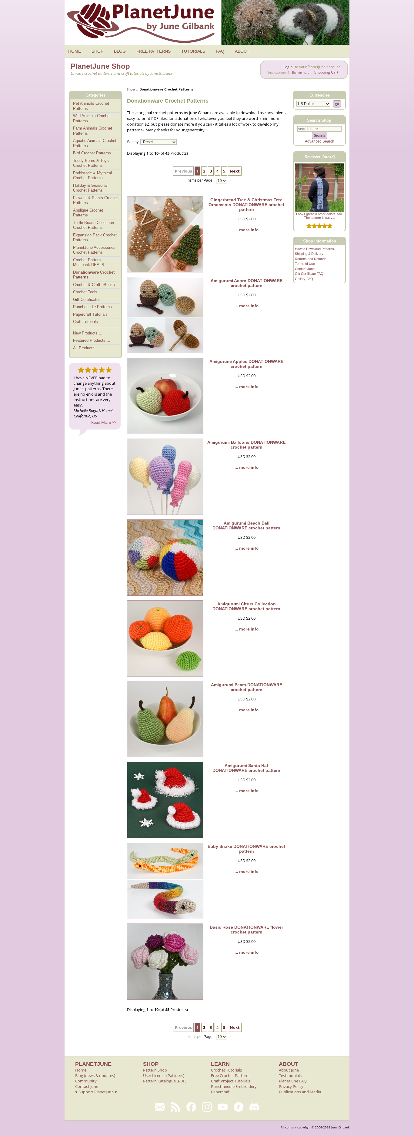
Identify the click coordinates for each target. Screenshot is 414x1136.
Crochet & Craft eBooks (94, 284)
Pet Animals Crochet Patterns (91, 106)
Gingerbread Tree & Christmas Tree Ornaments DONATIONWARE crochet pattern (246, 204)
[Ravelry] (238, 1107)
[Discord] (254, 1107)
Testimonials (290, 1075)
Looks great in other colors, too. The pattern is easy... (319, 215)
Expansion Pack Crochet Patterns (95, 237)
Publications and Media (300, 1092)
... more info (247, 229)
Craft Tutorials (85, 321)
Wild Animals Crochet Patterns (92, 118)
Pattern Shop (155, 1070)
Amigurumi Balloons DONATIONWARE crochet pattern (246, 444)
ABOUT (242, 51)
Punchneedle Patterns (92, 307)
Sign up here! (301, 72)
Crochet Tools (85, 292)
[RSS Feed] (175, 1107)
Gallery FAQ (304, 279)
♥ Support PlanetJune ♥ (96, 1092)
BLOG (120, 51)
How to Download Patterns (314, 249)
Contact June (305, 269)
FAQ (220, 51)
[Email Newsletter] (160, 1107)
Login (287, 66)
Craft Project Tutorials (230, 1081)
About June (289, 1070)
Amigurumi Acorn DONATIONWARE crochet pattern (246, 283)
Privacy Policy (291, 1086)
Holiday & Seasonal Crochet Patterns (90, 188)
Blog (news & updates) (95, 1075)
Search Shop (319, 120)
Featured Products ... (91, 340)
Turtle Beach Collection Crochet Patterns (93, 225)
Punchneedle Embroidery (234, 1086)
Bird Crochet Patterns (92, 153)
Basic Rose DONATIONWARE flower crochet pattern (246, 929)
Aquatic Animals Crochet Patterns (94, 143)
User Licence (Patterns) (163, 1075)
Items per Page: (201, 181)
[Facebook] (191, 1107)
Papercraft (220, 1092)
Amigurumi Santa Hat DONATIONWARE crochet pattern (246, 768)
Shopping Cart (326, 72)
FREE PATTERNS (153, 51)
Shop (131, 89)
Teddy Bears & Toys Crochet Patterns (91, 163)
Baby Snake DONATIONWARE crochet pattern (246, 849)
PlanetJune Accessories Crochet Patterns (94, 250)
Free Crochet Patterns (230, 1075)
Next (235, 171)
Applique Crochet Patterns (88, 213)
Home (80, 1070)
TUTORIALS (193, 51)
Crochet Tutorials (226, 1070)
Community (86, 1081)
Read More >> (103, 422)
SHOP (97, 51)
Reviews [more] (320, 157)
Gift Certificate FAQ (309, 273)
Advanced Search (319, 141)
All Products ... (86, 348)
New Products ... (87, 333)
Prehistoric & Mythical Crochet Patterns (92, 175)
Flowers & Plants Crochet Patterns (95, 200)
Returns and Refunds (310, 259)
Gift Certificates (87, 299)
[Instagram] (207, 1107)
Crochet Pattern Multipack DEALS (88, 262)
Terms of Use (305, 263)
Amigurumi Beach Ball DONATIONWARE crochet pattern (246, 525)
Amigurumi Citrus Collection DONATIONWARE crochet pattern (246, 606)
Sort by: (133, 142)
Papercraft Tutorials (90, 314)
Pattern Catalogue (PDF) (164, 1081)
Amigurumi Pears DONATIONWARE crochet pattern (246, 687)
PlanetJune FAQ (293, 1081)
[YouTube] (223, 1107)
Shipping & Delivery (309, 253)
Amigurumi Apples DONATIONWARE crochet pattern (246, 364)
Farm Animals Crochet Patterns (92, 131)
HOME (74, 51)
